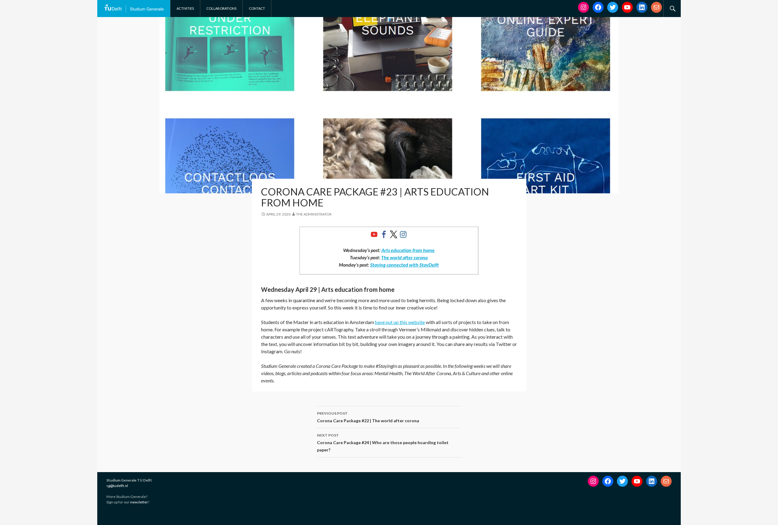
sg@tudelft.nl (117, 485)
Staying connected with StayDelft (404, 265)
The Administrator (314, 214)
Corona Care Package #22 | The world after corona (368, 417)
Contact (257, 8)
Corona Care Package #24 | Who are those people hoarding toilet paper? (383, 442)
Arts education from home (408, 250)
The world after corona (404, 257)
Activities (185, 8)
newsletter (139, 502)
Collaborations (221, 8)
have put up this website (400, 322)
